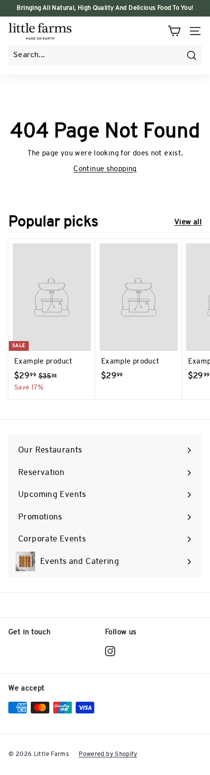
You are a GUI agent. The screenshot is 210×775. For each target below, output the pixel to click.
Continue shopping (104, 169)
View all (188, 222)
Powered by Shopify (108, 754)
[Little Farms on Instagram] (110, 651)
